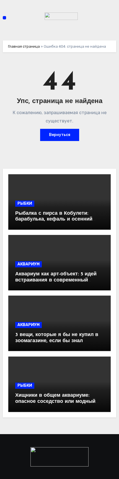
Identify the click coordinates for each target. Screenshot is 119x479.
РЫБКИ (24, 203)
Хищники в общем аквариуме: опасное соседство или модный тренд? (55, 401)
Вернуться (59, 134)
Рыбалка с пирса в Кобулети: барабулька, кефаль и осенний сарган (53, 219)
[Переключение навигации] (4, 17)
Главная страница (24, 46)
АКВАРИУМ (28, 264)
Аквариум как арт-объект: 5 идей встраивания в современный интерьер (56, 280)
